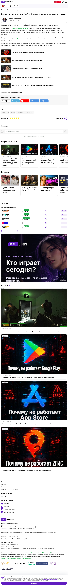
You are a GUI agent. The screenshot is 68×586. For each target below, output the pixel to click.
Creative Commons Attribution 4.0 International (38, 552)
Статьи (4, 286)
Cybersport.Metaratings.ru (20, 28)
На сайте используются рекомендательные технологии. (16, 558)
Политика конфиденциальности (9, 489)
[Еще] (66, 2)
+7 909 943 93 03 (11, 546)
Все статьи (12, 285)
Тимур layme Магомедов (25, 112)
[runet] (3, 563)
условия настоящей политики (50, 579)
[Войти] (63, 2)
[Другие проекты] (7, 2)
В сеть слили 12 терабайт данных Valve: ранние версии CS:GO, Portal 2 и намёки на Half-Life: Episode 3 (10, 162)
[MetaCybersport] (8, 519)
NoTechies (5, 112)
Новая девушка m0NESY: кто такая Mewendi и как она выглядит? (48, 189)
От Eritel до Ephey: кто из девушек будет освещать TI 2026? (29, 189)
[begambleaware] (42, 563)
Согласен (34, 583)
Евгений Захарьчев (14, 18)
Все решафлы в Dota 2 (11, 6)
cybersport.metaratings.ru (15, 92)
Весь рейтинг (9, 231)
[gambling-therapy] (53, 563)
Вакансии (3, 484)
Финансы (3, 496)
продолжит (18, 38)
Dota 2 (13, 112)
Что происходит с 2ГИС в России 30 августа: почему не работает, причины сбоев (26, 470)
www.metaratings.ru (20, 525)
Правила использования (8, 486)
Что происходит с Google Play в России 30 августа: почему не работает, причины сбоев (29, 161)
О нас (2, 481)
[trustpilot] (31, 563)
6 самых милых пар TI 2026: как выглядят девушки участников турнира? (8, 190)
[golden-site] (9, 563)
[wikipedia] (20, 563)
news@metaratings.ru (12, 544)
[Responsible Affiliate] (7, 569)
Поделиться (59, 118)
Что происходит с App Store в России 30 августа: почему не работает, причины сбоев (48, 161)
